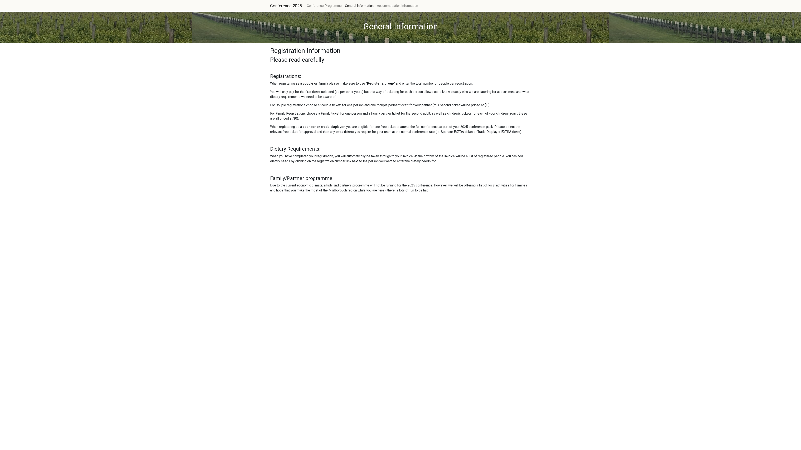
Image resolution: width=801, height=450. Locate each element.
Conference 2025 (286, 5)
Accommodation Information (397, 6)
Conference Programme (324, 6)
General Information (359, 6)
